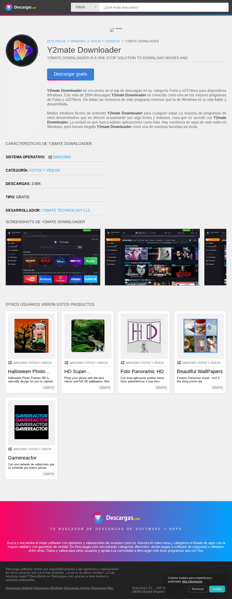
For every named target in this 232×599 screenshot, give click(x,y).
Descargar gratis (70, 73)
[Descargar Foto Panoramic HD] (144, 336)
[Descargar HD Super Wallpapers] (88, 336)
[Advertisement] (171, 180)
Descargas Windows (48, 588)
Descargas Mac (102, 588)
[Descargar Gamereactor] (31, 422)
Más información (192, 581)
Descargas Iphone (77, 588)
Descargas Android (19, 588)
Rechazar (198, 589)
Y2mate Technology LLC (66, 210)
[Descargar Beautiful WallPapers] (200, 336)
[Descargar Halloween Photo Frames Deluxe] (31, 336)
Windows (62, 157)
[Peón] (116, 30)
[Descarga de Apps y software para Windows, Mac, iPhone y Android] (20, 7)
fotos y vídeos (44, 170)
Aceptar (217, 589)
